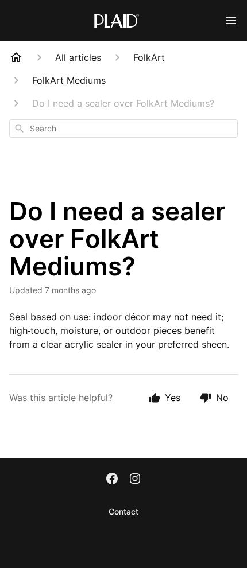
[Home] (16, 57)
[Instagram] (135, 480)
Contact (123, 511)
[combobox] (123, 128)
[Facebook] (112, 480)
